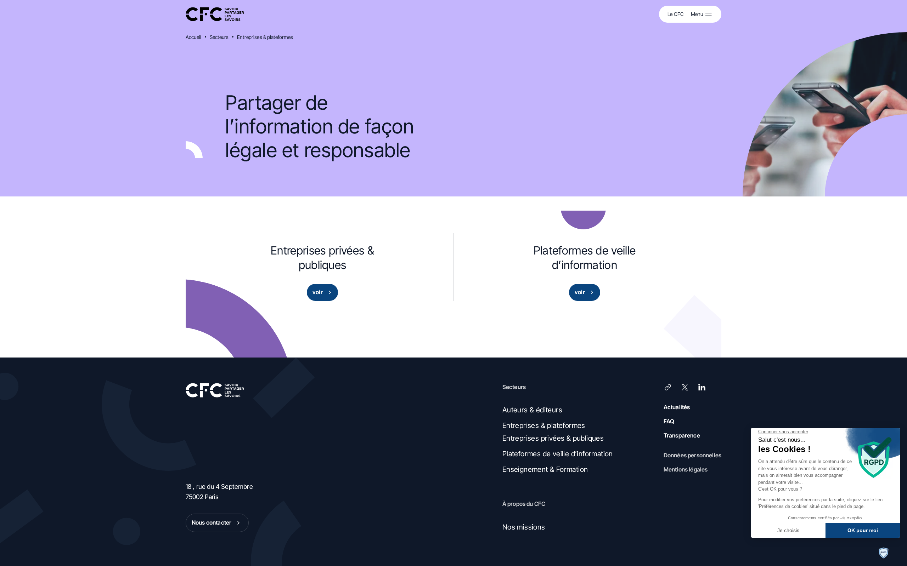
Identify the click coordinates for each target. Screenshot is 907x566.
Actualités (677, 407)
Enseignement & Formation (545, 469)
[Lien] (668, 387)
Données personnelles (692, 455)
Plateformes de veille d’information (557, 454)
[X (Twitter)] (685, 387)
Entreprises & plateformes (265, 37)
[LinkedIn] (702, 387)
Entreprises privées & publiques (553, 438)
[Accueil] (215, 14)
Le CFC (675, 14)
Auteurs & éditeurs (532, 410)
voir (317, 292)
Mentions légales (686, 469)
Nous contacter (211, 522)
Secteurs (219, 37)
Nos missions (523, 527)
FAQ (669, 421)
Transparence (682, 435)
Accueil (193, 37)
